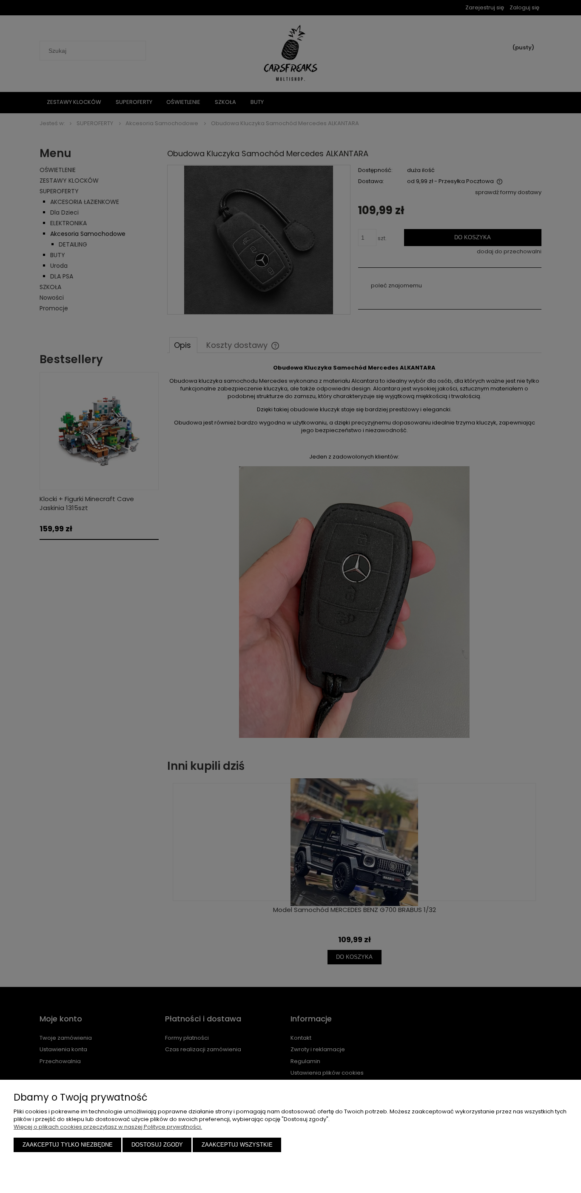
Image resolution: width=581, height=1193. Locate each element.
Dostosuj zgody (157, 1144)
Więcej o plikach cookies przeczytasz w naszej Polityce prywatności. (108, 1127)
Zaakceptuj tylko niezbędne (68, 1144)
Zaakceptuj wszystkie (237, 1144)
